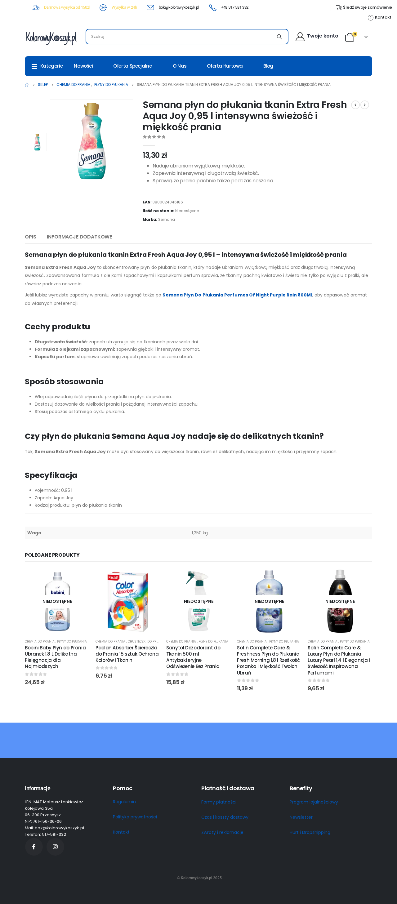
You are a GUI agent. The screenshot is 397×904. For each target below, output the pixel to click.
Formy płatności (218, 802)
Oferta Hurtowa (225, 66)
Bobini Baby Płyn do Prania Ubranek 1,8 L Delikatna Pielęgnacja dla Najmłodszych (55, 657)
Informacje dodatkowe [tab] (79, 236)
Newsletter (301, 817)
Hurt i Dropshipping (310, 832)
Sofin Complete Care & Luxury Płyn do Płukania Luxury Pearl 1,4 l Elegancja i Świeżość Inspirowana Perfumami (339, 660)
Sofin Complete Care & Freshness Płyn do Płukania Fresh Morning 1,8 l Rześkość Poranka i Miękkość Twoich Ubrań (268, 660)
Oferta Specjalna (132, 66)
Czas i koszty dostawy (224, 817)
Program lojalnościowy (314, 802)
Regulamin (124, 802)
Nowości (83, 66)
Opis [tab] (30, 236)
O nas (180, 66)
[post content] (57, 601)
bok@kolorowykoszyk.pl (179, 7)
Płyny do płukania (72, 641)
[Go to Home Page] (27, 84)
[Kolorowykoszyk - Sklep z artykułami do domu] (51, 38)
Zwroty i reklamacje (222, 832)
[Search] (279, 36)
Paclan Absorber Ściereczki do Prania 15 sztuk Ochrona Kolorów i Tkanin (127, 654)
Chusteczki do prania (146, 641)
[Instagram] (55, 847)
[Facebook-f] (34, 847)
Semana (166, 219)
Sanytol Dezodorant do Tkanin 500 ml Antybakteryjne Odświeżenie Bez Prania (193, 657)
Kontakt (121, 832)
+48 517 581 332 (234, 7)
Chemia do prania (40, 641)
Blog (268, 66)
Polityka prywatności (135, 817)
